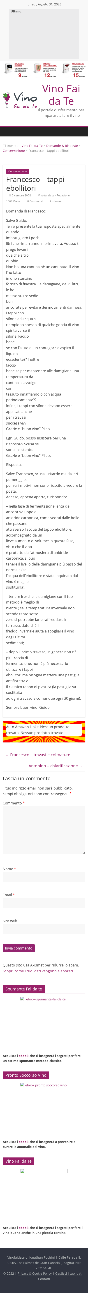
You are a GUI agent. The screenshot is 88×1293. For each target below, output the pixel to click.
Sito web (10, 920)
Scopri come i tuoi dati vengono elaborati (38, 971)
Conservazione (14, 150)
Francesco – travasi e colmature (37, 754)
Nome (9, 868)
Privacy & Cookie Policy (35, 1273)
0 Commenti (35, 201)
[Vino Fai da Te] (7, 131)
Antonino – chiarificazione (56, 765)
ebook (24, 1056)
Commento (14, 803)
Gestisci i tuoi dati (68, 1273)
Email (9, 894)
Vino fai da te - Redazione (54, 195)
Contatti (44, 1279)
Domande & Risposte (62, 145)
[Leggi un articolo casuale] (80, 131)
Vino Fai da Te (61, 94)
